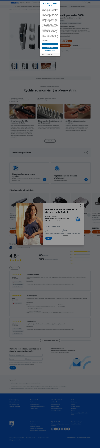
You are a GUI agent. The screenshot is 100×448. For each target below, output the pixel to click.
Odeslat (49, 238)
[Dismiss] (81, 205)
